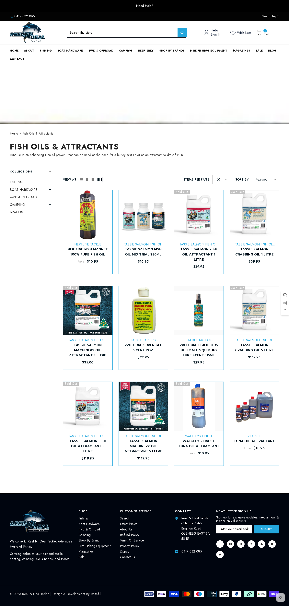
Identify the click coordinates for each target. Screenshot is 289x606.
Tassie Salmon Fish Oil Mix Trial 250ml (143, 251)
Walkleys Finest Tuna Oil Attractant (198, 443)
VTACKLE (254, 436)
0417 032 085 (24, 16)
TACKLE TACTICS (143, 340)
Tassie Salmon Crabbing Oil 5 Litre (254, 347)
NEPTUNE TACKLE (87, 244)
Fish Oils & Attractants (38, 133)
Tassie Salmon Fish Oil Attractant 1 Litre (198, 254)
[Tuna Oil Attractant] (254, 406)
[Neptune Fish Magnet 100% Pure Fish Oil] (87, 214)
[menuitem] (30, 182)
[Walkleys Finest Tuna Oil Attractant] (199, 406)
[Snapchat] (261, 544)
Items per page (196, 179)
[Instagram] (230, 544)
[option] (144, 6)
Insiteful (96, 594)
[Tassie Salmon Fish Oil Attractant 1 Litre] (199, 214)
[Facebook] (220, 544)
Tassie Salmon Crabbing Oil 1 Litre (254, 251)
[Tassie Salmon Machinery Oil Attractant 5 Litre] (143, 406)
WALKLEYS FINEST (199, 436)
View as (69, 179)
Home (14, 133)
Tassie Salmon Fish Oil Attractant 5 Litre (87, 446)
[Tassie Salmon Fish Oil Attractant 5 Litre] (87, 406)
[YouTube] (272, 544)
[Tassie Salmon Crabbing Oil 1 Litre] (254, 214)
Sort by (242, 179)
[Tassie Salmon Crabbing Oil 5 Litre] (254, 310)
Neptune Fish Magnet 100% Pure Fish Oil (87, 251)
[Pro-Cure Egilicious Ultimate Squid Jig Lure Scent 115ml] (199, 310)
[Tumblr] (251, 544)
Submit (266, 529)
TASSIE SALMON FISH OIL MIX (143, 246)
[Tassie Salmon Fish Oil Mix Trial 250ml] (143, 214)
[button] (30, 182)
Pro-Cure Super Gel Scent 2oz (143, 347)
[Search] (126, 33)
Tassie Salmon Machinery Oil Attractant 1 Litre (87, 350)
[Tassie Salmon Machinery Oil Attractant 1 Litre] (87, 310)
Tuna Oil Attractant (254, 441)
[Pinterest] (241, 544)
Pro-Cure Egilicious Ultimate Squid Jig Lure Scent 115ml (198, 350)
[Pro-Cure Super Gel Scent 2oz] (143, 310)
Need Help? (144, 6)
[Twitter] (220, 554)
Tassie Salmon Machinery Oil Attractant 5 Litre (143, 446)
